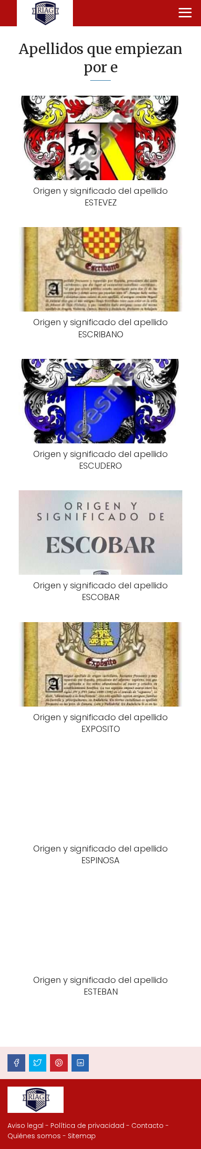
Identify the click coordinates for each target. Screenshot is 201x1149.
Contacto (147, 1125)
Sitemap (82, 1136)
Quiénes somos (34, 1136)
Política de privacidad (87, 1125)
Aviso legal (25, 1125)
